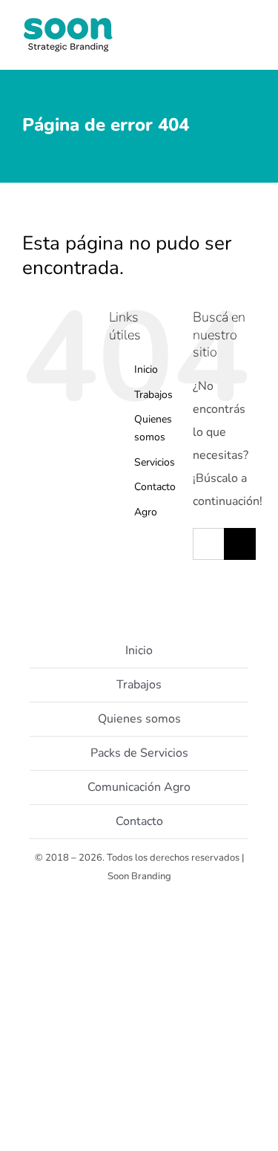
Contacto (155, 487)
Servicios (154, 462)
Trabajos (153, 395)
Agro (145, 512)
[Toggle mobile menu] (250, 45)
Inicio (146, 369)
